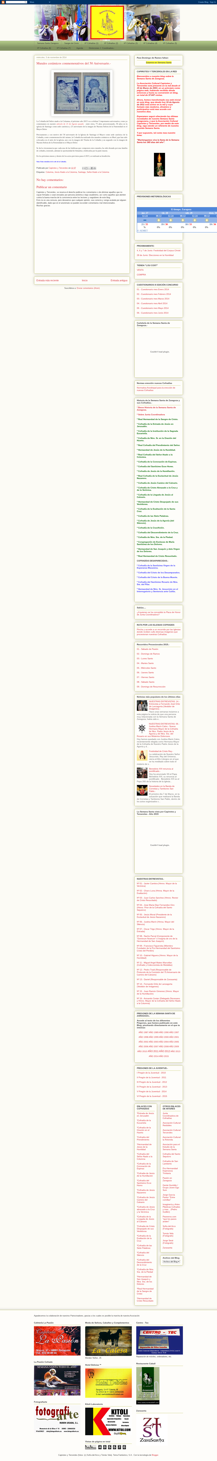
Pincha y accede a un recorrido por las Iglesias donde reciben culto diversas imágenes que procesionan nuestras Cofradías (159, 632)
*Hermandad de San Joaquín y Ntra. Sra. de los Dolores (144, 1280)
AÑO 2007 (154, 1046)
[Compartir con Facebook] (91, 168)
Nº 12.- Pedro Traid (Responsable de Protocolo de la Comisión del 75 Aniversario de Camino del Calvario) (158, 972)
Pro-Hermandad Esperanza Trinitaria (170, 1171)
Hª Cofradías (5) (170, 43)
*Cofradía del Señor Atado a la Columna (144, 1156)
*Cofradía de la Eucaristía (144, 1121)
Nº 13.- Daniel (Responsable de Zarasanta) (157, 979)
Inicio (85, 280)
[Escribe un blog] (86, 168)
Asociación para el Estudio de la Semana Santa (171, 1147)
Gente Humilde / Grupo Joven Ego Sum (171, 1187)
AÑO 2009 (174, 1046)
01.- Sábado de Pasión (147, 649)
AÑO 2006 (143, 1046)
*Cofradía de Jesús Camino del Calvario (146, 1199)
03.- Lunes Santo (145, 658)
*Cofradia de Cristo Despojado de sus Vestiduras (146, 1228)
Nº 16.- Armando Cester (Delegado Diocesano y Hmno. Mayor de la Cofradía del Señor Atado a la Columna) (159, 1001)
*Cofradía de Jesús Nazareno (146, 1191)
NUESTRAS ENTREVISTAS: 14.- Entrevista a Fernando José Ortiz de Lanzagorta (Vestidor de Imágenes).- (164, 705)
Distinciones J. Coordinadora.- (102, 48)
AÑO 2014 (154, 1056)
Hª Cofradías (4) (150, 43)
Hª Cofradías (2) (111, 43)
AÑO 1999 (154, 1037)
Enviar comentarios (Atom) (88, 288)
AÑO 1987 (143, 1032)
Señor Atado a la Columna (98, 172)
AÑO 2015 (164, 1056)
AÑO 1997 (174, 1032)
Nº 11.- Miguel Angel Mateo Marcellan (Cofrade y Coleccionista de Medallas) (154, 963)
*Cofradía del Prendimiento (143, 1138)
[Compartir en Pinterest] (94, 168)
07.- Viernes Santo (145, 677)
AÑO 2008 (164, 1046)
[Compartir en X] (89, 168)
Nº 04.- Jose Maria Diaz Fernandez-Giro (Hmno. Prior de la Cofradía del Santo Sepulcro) (155, 907)
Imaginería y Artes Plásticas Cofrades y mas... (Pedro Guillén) (171, 1208)
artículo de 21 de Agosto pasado (70, 124)
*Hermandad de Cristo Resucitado (145, 1299)
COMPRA (141, 274)
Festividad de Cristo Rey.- (161, 751)
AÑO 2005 (174, 1042)
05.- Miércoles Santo (146, 668)
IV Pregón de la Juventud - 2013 (152, 1087)
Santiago (82, 172)
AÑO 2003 (154, 1042)
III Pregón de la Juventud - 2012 (152, 1082)
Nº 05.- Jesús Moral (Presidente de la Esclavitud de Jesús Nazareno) (154, 915)
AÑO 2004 (164, 1042)
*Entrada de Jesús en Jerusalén (145, 1114)
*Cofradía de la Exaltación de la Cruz (144, 1238)
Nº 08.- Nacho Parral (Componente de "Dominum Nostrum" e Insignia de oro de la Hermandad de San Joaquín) (157, 938)
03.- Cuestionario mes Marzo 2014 (153, 298)
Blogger (155, 1455)
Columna (49, 172)
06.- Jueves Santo (145, 672)
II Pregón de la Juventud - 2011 (151, 1077)
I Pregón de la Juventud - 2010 (151, 1073)
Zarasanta (167, 1248)
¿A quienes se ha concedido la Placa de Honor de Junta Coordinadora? (159, 613)
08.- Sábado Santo (145, 682)
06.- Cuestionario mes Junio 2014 (152, 313)
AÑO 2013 (175, 1051)
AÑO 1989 (154, 1032)
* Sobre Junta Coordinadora (151, 414)
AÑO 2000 (164, 1037)
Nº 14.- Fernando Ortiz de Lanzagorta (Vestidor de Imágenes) (154, 985)
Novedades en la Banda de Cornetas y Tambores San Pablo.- (161, 788)
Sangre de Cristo (71, 43)
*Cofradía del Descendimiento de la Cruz (144, 1262)
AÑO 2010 (142, 1051)
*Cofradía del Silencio (143, 1253)
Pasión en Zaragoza (167, 1179)
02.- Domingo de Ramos (148, 654)
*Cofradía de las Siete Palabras (144, 1246)
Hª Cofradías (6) (44, 48)
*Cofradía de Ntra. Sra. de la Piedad (145, 1270)
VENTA (140, 270)
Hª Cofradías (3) (131, 43)
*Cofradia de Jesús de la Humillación (146, 1174)
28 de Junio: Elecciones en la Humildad (155, 255)
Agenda (79, 48)
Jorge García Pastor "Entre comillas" (169, 1197)
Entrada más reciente (47, 280)
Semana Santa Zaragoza (47, 43)
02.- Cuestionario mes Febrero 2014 (154, 294)
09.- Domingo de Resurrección (151, 686)
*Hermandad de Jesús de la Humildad (144, 1147)
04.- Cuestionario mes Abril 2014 (152, 303)
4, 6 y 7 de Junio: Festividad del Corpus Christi (158, 250)
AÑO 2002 (143, 1042)
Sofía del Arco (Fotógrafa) (169, 1227)
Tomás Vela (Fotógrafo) (168, 1234)
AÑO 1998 (143, 1037)
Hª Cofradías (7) (64, 48)
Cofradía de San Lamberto (170, 1162)
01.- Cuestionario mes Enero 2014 (153, 289)
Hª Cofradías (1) (91, 43)
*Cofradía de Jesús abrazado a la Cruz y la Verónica (146, 1209)
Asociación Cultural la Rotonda (172, 1138)
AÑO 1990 (164, 1032)
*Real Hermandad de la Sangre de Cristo (145, 1291)
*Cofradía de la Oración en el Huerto (144, 1130)
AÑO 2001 (174, 1037)
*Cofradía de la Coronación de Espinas (144, 1166)
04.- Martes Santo (145, 663)
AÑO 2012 (164, 1051)
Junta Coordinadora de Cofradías (170, 1115)
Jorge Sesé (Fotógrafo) (168, 1241)
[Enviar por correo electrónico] (83, 168)
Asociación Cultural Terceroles (172, 1131)
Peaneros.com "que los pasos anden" (169, 1219)
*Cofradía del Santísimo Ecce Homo (144, 1183)
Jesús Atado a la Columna (65, 172)
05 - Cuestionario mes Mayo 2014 (153, 308)
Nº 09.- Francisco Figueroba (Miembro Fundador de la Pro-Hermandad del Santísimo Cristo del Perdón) (158, 948)
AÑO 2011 (153, 1051)
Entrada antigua (119, 280)
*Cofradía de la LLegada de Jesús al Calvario (145, 1219)
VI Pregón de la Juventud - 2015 (152, 1096)
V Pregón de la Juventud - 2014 (152, 1091)
